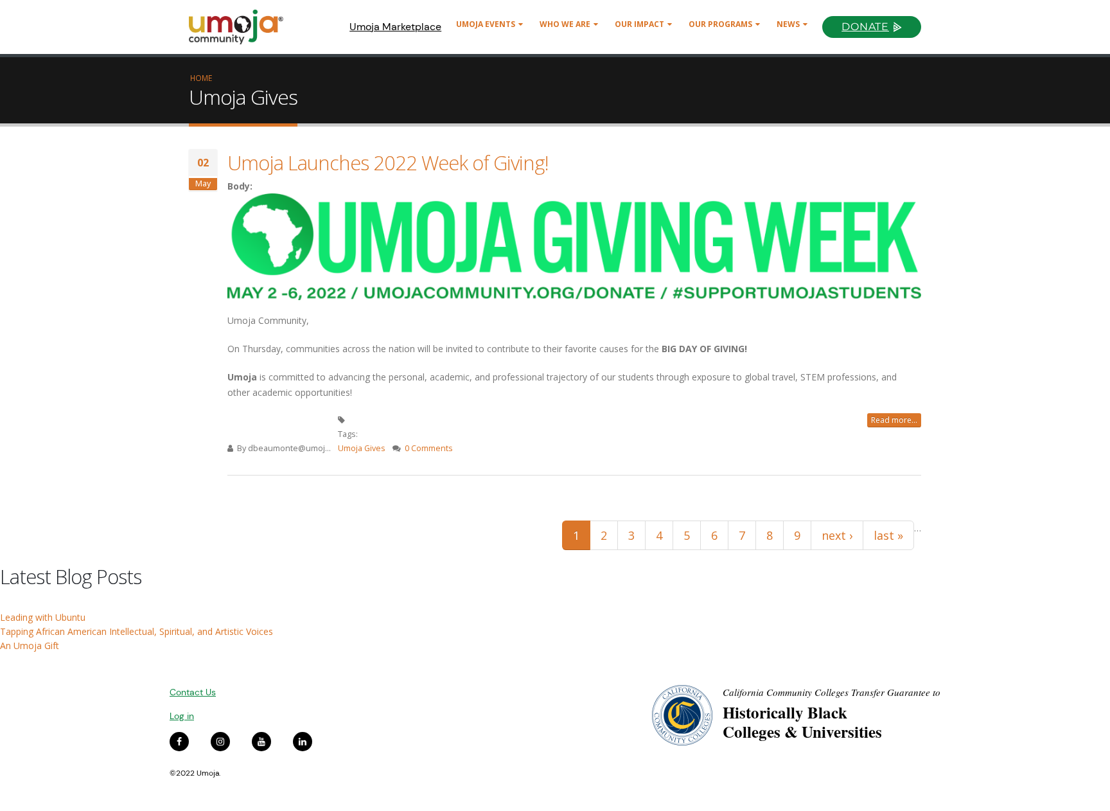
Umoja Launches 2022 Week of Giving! (388, 162)
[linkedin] (302, 741)
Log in (182, 716)
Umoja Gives (361, 448)
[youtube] (261, 741)
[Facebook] (179, 741)
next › (837, 535)
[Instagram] (220, 741)
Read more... (894, 419)
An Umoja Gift (29, 645)
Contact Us (193, 692)
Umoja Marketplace (395, 26)
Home (201, 78)
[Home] (242, 27)
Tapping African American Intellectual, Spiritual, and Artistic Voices (136, 631)
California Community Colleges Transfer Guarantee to (831, 692)
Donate (865, 27)
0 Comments (429, 448)
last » (888, 535)
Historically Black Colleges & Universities (802, 722)
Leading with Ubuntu (42, 617)
